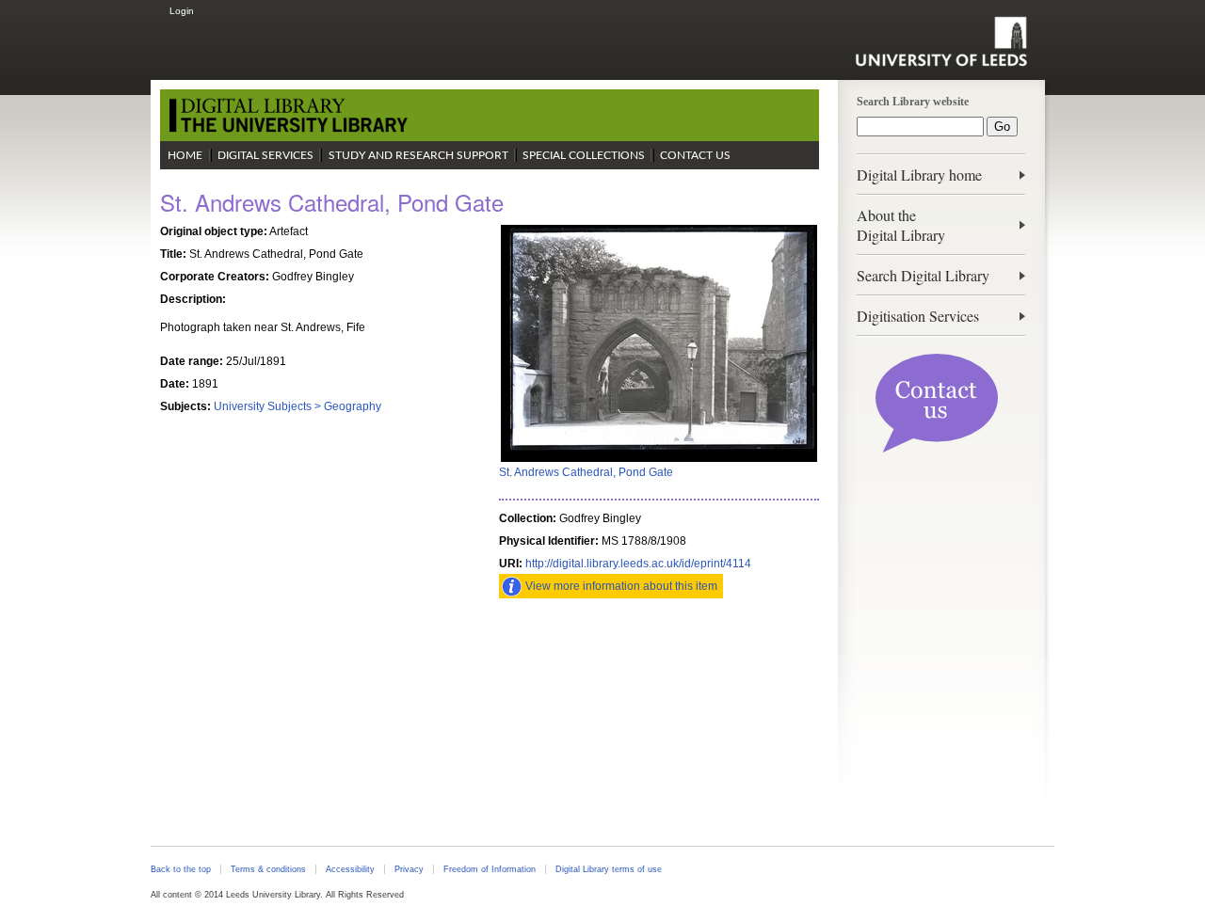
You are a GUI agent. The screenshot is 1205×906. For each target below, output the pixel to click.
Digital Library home (919, 174)
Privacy (409, 869)
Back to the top (181, 869)
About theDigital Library (901, 225)
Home (185, 155)
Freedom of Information (489, 869)
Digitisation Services (918, 316)
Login (181, 11)
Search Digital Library (923, 275)
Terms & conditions (268, 869)
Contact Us (695, 155)
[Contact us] (937, 448)
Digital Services (265, 155)
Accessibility (350, 869)
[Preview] (659, 460)
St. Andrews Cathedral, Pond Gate (586, 472)
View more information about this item (621, 586)
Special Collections (583, 155)
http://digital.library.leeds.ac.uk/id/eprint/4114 (638, 563)
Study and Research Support (418, 155)
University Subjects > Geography (297, 406)
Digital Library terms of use (608, 869)
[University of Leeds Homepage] (941, 41)
